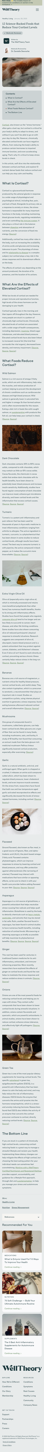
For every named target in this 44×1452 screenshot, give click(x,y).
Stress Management (20, 1208)
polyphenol (14, 1080)
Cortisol (5, 125)
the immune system (28, 221)
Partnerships (7, 1419)
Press (4, 1424)
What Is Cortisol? (15, 98)
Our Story (6, 1391)
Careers (5, 1428)
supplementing (18, 412)
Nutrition (6, 1208)
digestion (14, 227)
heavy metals (34, 915)
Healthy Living (8, 1202)
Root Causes (28, 1391)
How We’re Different (10, 1382)
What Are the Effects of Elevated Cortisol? (22, 103)
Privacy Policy (7, 1445)
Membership (7, 1396)
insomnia (25, 331)
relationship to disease (18, 253)
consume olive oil (9, 620)
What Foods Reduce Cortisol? (20, 109)
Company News (30, 1405)
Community (28, 1400)
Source (13, 234)
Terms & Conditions (9, 1442)
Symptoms (28, 1387)
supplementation (24, 1181)
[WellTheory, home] (11, 9)
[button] (37, 9)
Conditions (7, 1387)
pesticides (6, 918)
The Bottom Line (15, 112)
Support (5, 1415)
